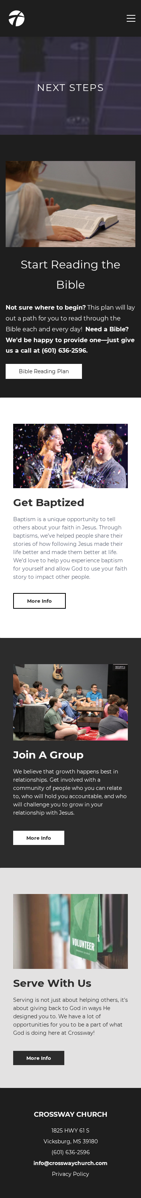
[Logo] (16, 18)
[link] (70, 899)
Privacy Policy (70, 1174)
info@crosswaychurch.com (70, 1163)
